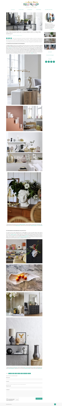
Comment (8, 389)
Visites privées (38, 9)
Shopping (18, 35)
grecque (19, 373)
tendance (29, 373)
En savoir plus (52, 29)
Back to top (55, 404)
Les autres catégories (48, 9)
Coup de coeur (21, 9)
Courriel (7, 381)
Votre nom (8, 377)
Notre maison (30, 9)
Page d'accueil (8, 385)
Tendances (20, 35)
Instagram (49, 62)
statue (16, 373)
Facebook (46, 62)
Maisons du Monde (27, 368)
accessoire (10, 373)
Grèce (21, 373)
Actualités (13, 9)
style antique (25, 373)
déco (13, 373)
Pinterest (51, 62)
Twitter (54, 62)
